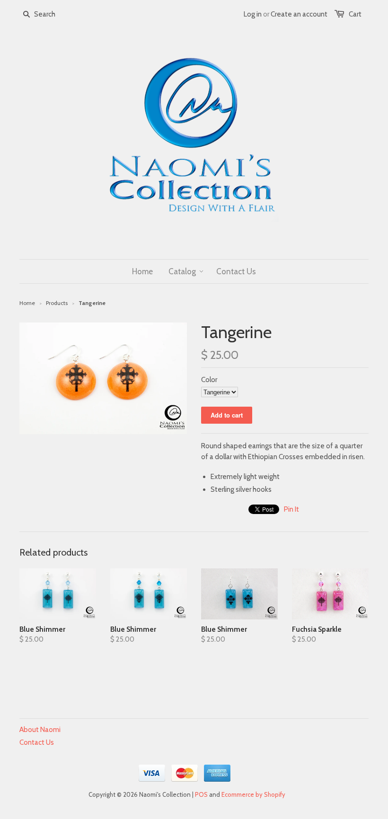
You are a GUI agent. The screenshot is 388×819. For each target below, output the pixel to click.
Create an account (299, 14)
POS (201, 794)
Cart (355, 14)
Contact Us (36, 742)
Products (57, 302)
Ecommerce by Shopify (253, 794)
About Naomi (40, 729)
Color (209, 379)
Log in (253, 14)
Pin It (291, 509)
